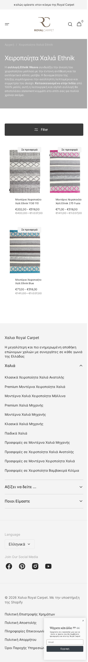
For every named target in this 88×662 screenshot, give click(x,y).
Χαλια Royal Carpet (33, 601)
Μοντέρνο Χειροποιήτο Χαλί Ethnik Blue (28, 281)
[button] (7, 24)
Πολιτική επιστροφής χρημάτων (30, 617)
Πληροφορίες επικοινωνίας (26, 634)
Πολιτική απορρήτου (20, 643)
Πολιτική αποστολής (21, 626)
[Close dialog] (79, 620)
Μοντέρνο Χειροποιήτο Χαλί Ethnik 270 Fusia (67, 199)
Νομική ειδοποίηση (19, 660)
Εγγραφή (61, 648)
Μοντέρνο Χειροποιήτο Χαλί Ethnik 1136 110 (28, 199)
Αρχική (9, 44)
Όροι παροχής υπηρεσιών (25, 651)
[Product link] (23, 183)
